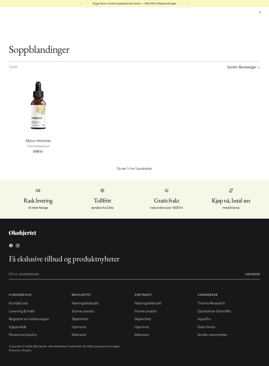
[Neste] (187, 3)
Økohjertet (40, 346)
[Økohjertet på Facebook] (11, 246)
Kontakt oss (18, 303)
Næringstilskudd (85, 303)
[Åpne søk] (240, 14)
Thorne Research (211, 303)
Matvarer (79, 335)
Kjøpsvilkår (18, 327)
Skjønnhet (80, 319)
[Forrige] (81, 3)
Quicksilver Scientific (214, 311)
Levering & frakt (22, 311)
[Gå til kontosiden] (249, 14)
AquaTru (204, 319)
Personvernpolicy (23, 335)
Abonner (252, 274)
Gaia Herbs (206, 327)
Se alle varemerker (212, 335)
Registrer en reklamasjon (29, 319)
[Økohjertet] (134, 14)
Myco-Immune (38, 141)
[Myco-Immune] (38, 105)
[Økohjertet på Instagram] (18, 246)
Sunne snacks (83, 311)
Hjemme (79, 327)
